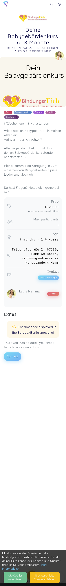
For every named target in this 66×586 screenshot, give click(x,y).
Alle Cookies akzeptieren (15, 577)
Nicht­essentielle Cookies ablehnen (44, 577)
